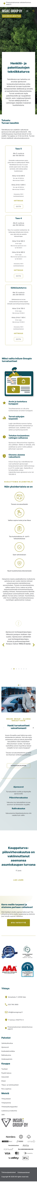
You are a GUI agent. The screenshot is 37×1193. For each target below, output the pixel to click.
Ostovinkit (5, 1077)
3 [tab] (16, 668)
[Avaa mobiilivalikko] (27, 11)
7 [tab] (26, 668)
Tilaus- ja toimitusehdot (10, 1085)
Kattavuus (18, 201)
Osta (18, 206)
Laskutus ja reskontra (9, 1111)
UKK (3, 1115)
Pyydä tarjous (6, 1073)
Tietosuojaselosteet (8, 1172)
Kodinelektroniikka (8, 1051)
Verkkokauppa (18, 766)
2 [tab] (13, 668)
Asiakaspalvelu (6, 1059)
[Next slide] (33, 727)
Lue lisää (18, 880)
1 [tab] (11, 668)
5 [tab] (21, 668)
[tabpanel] (18, 635)
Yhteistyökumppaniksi (9, 1107)
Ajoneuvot (18, 787)
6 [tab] (23, 668)
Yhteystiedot (6, 1099)
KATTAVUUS (18, 333)
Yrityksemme (6, 1103)
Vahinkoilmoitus (11, 16)
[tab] (18, 685)
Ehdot (3, 1081)
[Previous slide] (3, 727)
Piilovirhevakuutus (18, 797)
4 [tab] (18, 668)
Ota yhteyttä (18, 923)
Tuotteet (4, 1069)
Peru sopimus (6, 1089)
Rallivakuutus (18, 808)
